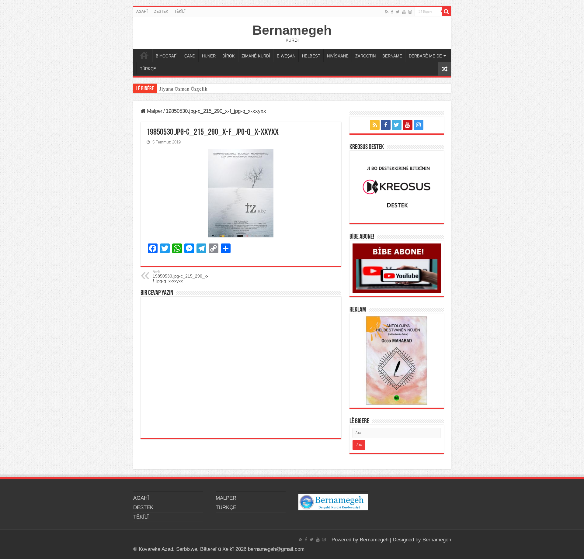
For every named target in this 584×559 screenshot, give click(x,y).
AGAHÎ (142, 11)
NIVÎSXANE (338, 56)
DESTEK (161, 11)
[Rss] (386, 12)
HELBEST (311, 56)
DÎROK (228, 56)
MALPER (144, 55)
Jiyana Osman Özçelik (184, 89)
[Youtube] (403, 12)
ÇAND (189, 56)
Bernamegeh (292, 30)
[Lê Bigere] (446, 11)
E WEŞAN (286, 56)
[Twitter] (397, 12)
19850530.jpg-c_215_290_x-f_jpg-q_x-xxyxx (180, 276)
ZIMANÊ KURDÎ (256, 56)
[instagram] (410, 12)
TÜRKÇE (148, 69)
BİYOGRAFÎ (167, 56)
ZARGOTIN (365, 56)
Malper (153, 111)
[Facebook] (392, 12)
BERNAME (392, 56)
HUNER (209, 56)
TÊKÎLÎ (179, 11)
